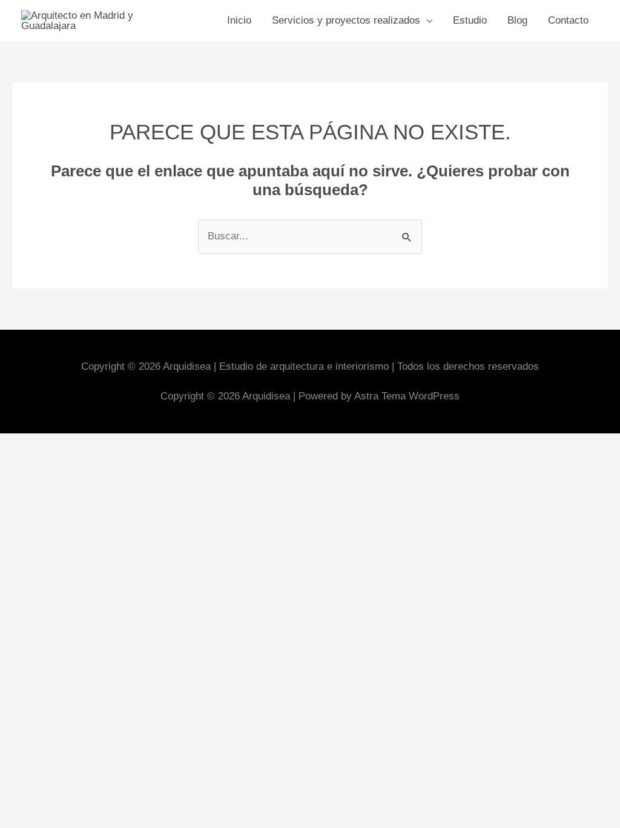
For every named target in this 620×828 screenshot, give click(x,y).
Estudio (470, 20)
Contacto (568, 20)
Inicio (239, 20)
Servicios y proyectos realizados (346, 20)
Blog (517, 20)
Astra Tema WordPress (407, 396)
